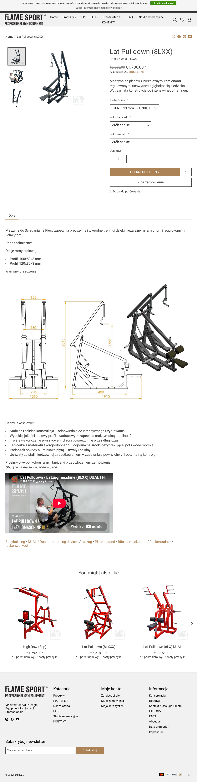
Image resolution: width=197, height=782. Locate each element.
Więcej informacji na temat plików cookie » (99, 8)
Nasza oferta (61, 706)
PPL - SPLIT (60, 700)
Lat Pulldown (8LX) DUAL (162, 647)
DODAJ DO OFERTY (145, 172)
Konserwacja (157, 695)
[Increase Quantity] (122, 159)
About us (155, 721)
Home (54, 17)
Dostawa (154, 700)
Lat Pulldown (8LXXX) (98, 647)
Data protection (159, 726)
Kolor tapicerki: (120, 117)
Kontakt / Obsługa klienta (165, 706)
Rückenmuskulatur (132, 542)
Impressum (156, 732)
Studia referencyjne (65, 716)
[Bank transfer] (174, 775)
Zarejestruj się (110, 695)
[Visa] (167, 775)
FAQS (131, 17)
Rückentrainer (160, 542)
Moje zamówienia (112, 700)
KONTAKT (108, 22)
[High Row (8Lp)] (34, 612)
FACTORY (155, 711)
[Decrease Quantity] (114, 159)
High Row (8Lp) (34, 647)
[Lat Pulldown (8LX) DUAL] (162, 612)
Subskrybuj (90, 750)
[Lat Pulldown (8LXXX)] (98, 612)
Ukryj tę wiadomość (163, 3)
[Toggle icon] (174, 19)
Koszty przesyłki (136, 72)
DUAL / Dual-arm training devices (53, 542)
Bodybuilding (15, 542)
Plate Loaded (105, 542)
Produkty (59, 695)
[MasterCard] (161, 775)
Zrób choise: (119, 100)
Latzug (86, 542)
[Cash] (180, 775)
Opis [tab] (11, 215)
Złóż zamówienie (151, 182)
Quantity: (115, 150)
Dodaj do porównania (126, 191)
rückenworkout (16, 546)
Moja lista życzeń (112, 706)
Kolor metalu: (119, 134)
